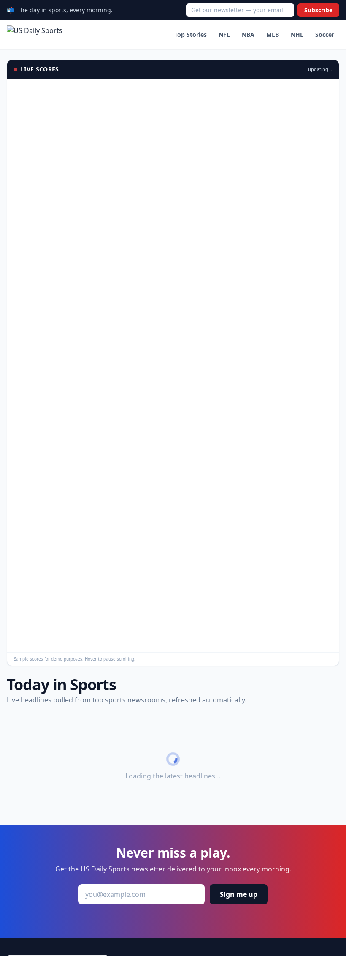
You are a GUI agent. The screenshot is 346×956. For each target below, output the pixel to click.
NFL (224, 34)
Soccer (324, 34)
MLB (272, 34)
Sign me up (238, 894)
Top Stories (190, 34)
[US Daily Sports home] (34, 34)
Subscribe (318, 10)
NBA (248, 34)
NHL (297, 34)
